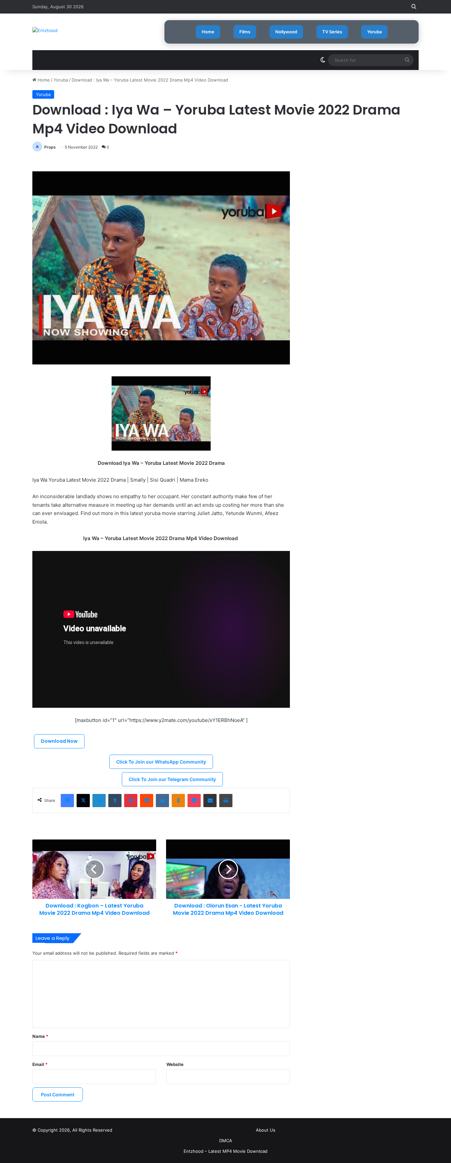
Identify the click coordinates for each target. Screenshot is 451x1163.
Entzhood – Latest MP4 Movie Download (225, 1151)
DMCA (225, 1140)
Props (50, 147)
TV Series (332, 31)
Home (208, 31)
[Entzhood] (44, 30)
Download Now (59, 741)
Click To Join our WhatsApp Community (161, 762)
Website (175, 1064)
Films (244, 31)
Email (40, 1064)
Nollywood (286, 31)
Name (40, 1036)
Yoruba (374, 31)
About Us (265, 1130)
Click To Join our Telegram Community (172, 779)
